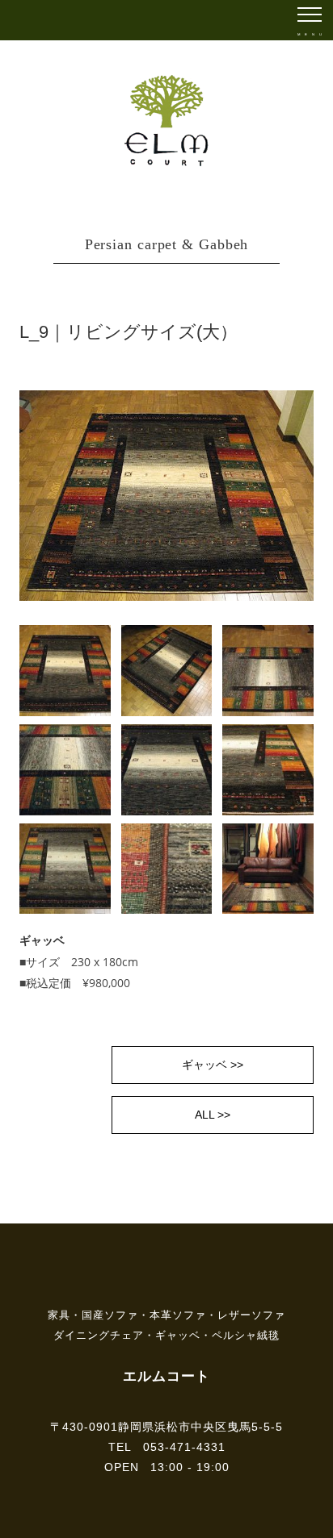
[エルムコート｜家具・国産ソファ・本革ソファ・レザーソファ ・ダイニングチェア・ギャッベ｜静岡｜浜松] (167, 82)
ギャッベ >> (212, 1064)
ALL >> (212, 1114)
